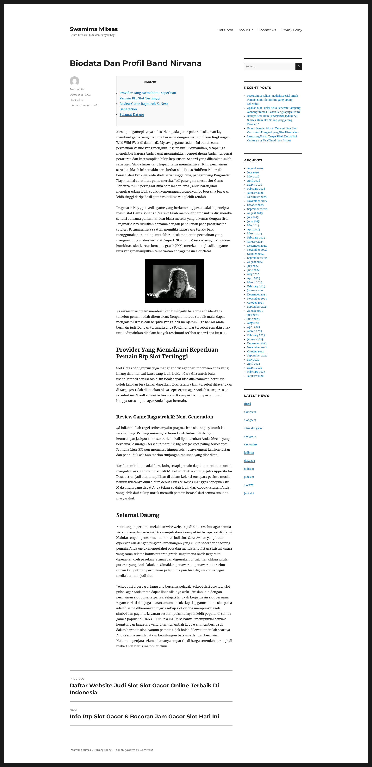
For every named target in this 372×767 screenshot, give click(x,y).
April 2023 (253, 327)
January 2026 (255, 193)
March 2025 (254, 233)
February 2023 (256, 335)
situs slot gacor (253, 428)
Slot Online (77, 100)
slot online (250, 444)
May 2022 (253, 359)
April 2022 (253, 363)
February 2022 (256, 372)
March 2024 (254, 282)
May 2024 (253, 274)
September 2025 (257, 209)
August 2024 (255, 262)
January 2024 (255, 290)
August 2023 (255, 310)
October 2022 (255, 351)
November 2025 (257, 201)
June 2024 (253, 270)
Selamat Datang (132, 114)
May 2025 (253, 225)
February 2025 (256, 237)
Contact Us (267, 30)
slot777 (248, 485)
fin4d (247, 403)
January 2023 (255, 339)
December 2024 (257, 245)
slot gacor (250, 412)
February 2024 (256, 286)
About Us (246, 30)
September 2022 (257, 355)
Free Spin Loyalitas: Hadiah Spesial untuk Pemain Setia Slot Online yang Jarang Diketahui (272, 100)
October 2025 (255, 205)
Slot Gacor (225, 30)
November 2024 (257, 249)
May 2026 (253, 176)
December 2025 (257, 197)
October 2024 (255, 254)
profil (95, 105)
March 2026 (254, 184)
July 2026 (253, 172)
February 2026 (256, 188)
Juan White (77, 89)
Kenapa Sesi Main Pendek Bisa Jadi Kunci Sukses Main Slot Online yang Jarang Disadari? (272, 120)
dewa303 (249, 460)
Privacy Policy (291, 30)
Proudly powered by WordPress (134, 750)
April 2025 (253, 229)
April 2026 (253, 180)
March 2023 (254, 331)
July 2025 (253, 217)
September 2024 (257, 258)
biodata (75, 105)
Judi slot (249, 493)
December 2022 (257, 343)
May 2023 (253, 323)
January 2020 (255, 376)
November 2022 (257, 347)
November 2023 (257, 298)
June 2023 (253, 319)
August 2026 (255, 168)
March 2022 (254, 367)
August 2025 (255, 213)
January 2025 (255, 241)
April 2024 (253, 278)
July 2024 (253, 266)
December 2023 (256, 294)
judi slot (249, 452)
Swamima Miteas (94, 29)
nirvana (85, 105)
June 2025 (253, 221)
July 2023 (252, 315)
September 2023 (257, 306)
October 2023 (255, 302)
